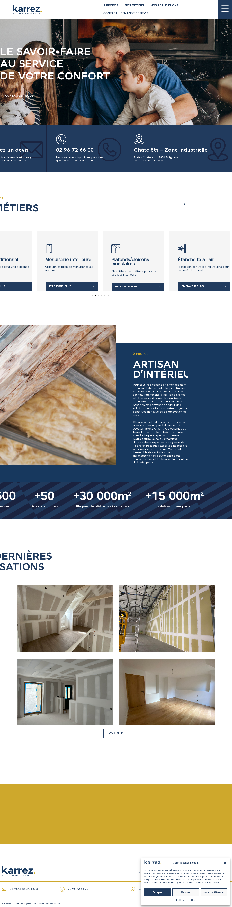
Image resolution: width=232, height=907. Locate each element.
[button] (225, 863)
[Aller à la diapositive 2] (95, 295)
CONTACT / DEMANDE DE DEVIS (125, 13)
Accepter (158, 892)
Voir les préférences (214, 892)
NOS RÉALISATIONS (164, 5)
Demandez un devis (23, 889)
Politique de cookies (185, 900)
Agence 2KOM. (53, 904)
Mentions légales (22, 904)
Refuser (185, 892)
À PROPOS (110, 5)
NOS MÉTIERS (134, 5)
